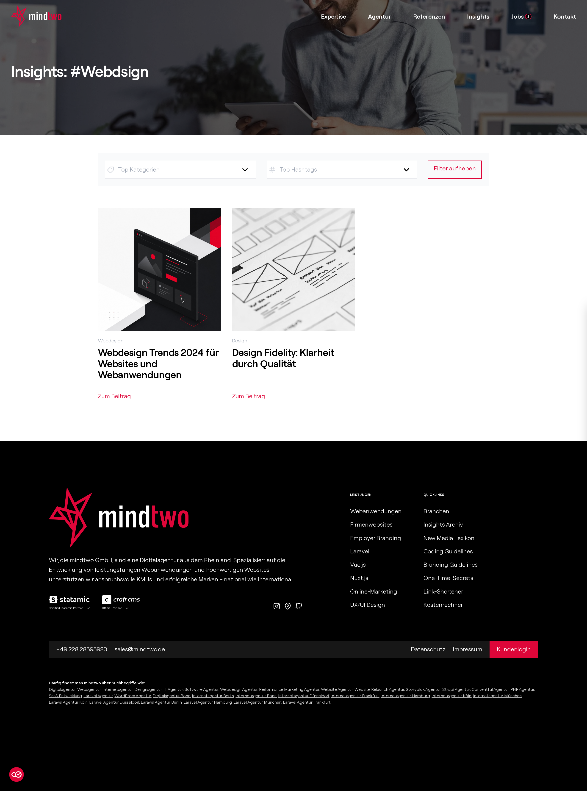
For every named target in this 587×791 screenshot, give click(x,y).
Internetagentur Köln (451, 695)
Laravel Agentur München (257, 702)
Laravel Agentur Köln (68, 702)
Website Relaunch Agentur (379, 689)
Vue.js (358, 564)
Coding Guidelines (448, 551)
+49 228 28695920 (81, 649)
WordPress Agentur (132, 695)
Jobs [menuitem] (520, 16)
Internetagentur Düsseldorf (303, 695)
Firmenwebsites (371, 524)
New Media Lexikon (449, 538)
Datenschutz (428, 649)
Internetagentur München (497, 695)
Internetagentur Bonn (256, 695)
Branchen (436, 511)
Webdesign (111, 340)
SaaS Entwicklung (65, 695)
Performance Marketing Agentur (289, 689)
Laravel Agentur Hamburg (207, 702)
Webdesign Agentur (239, 689)
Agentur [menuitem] (379, 16)
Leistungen (361, 495)
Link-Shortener (443, 591)
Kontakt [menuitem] (565, 16)
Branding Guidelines (451, 564)
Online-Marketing (373, 591)
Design (239, 340)
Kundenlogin (514, 649)
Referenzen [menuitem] (429, 16)
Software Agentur (202, 689)
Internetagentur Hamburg (405, 695)
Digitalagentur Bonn (171, 695)
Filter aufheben (455, 168)
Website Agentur (337, 689)
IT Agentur (173, 689)
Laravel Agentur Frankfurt (306, 702)
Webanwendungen (375, 511)
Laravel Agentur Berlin (161, 702)
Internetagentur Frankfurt (355, 695)
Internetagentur (117, 689)
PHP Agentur (522, 689)
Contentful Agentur (490, 689)
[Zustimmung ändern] (16, 774)
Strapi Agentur (456, 689)
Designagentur (148, 689)
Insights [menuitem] (478, 16)
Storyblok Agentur (423, 689)
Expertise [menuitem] (333, 16)
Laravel (359, 551)
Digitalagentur (62, 689)
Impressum (467, 649)
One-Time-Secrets (448, 578)
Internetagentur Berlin (213, 695)
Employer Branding (375, 538)
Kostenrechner (443, 604)
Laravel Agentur (98, 695)
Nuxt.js (359, 578)
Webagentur (89, 689)
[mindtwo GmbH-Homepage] (30, 16)
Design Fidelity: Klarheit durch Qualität (283, 358)
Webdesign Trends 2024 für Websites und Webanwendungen (158, 363)
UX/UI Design (367, 604)
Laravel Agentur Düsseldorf (114, 702)
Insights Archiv (443, 524)
